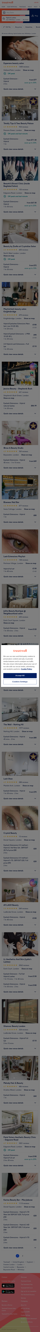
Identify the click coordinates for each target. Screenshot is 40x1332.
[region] (20, 666)
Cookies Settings (20, 682)
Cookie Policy (26, 669)
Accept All (20, 675)
